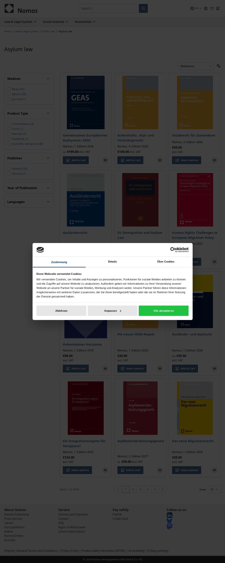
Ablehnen (61, 310)
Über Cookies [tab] (165, 261)
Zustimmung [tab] (59, 262)
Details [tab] (112, 261)
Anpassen (110, 310)
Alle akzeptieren (163, 310)
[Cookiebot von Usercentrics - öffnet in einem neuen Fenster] (173, 249)
